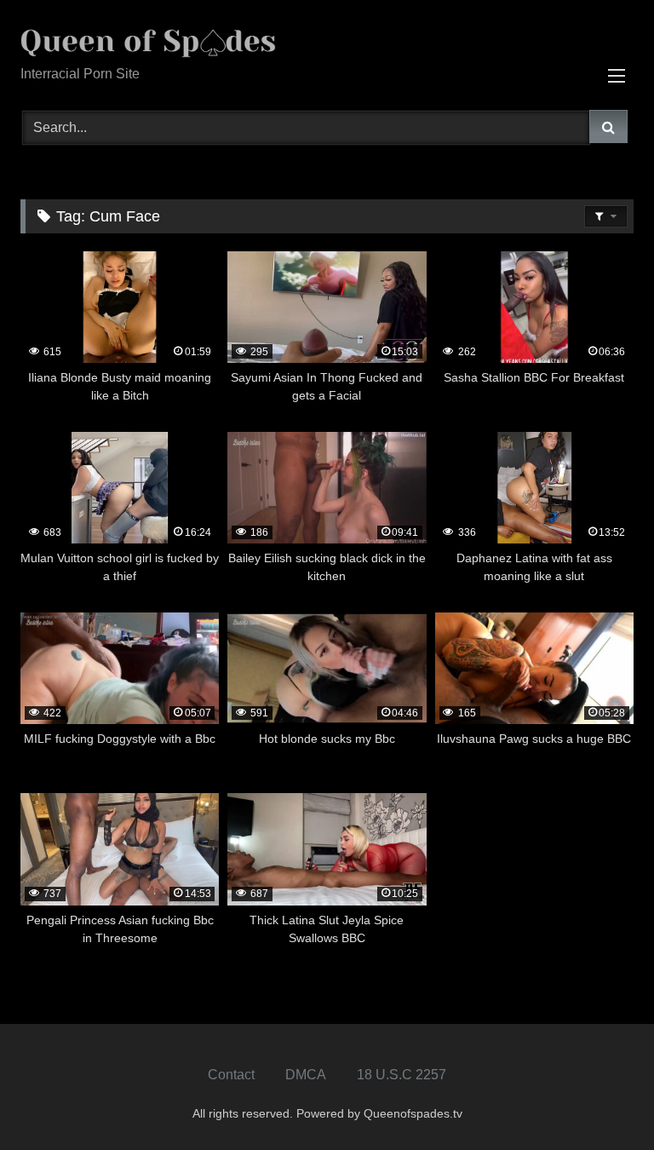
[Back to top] (601, 1099)
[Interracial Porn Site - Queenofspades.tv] (327, 39)
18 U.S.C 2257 (401, 1074)
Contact (231, 1074)
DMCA (305, 1074)
